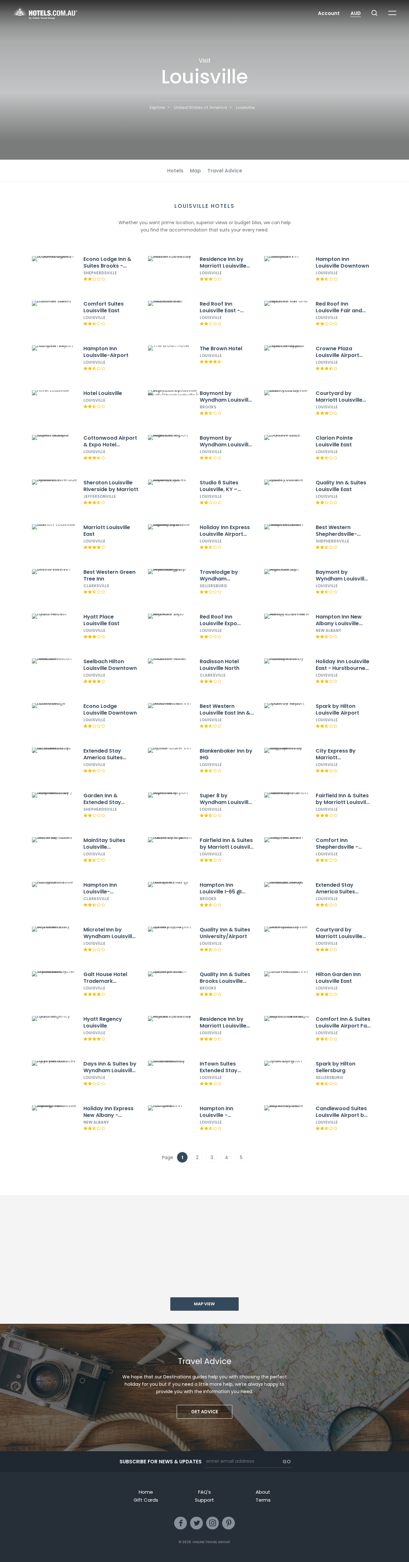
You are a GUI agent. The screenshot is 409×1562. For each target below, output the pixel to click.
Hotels (175, 170)
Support (204, 1500)
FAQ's (204, 1492)
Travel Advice (224, 170)
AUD (356, 13)
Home (146, 1492)
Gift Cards (146, 1500)
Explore (157, 107)
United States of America (200, 107)
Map (195, 170)
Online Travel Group (211, 1542)
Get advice (204, 1411)
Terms (263, 1500)
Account (329, 13)
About (263, 1492)
